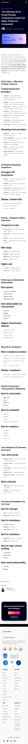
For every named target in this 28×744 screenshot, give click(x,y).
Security (4, 683)
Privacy (4, 686)
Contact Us (5, 691)
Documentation (18, 705)
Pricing (4, 680)
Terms (4, 688)
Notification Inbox (18, 677)
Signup (4, 672)
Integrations (5, 677)
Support (4, 694)
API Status (5, 699)
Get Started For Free (14, 612)
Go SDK (4, 722)
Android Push (17, 680)
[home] (5, 2)
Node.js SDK (5, 708)
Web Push (17, 686)
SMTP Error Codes (18, 716)
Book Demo (14, 617)
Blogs (16, 711)
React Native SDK (6, 716)
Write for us (17, 714)
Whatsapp (17, 688)
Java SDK (5, 711)
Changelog (17, 708)
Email (16, 672)
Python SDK (5, 705)
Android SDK (5, 714)
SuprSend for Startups (7, 697)
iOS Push (16, 683)
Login (4, 675)
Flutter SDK (5, 719)
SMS (15, 675)
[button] (25, 2)
